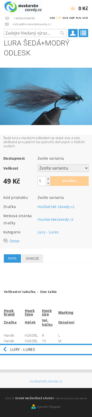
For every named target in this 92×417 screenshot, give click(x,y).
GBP (72, 18)
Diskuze (32, 258)
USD (85, 18)
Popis (12, 258)
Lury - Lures (48, 232)
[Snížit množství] (48, 183)
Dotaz (15, 241)
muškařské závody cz (46, 381)
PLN (78, 18)
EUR (65, 18)
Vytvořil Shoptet (48, 407)
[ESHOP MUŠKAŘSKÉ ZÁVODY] (23, 6)
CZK (59, 18)
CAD (52, 18)
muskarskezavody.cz (56, 219)
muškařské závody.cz (56, 206)
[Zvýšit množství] (48, 178)
